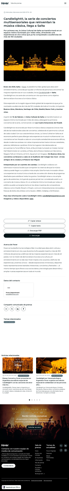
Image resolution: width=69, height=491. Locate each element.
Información (39, 460)
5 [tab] (39, 399)
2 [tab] (32, 399)
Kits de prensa (39, 462)
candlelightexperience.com (53, 196)
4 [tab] (37, 399)
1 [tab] (29, 399)
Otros (48, 460)
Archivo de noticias (38, 454)
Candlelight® (44, 92)
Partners (49, 453)
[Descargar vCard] (30, 286)
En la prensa (39, 458)
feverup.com (39, 473)
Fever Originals (9, 322)
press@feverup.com (12, 294)
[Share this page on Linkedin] (18, 309)
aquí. (32, 199)
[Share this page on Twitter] (12, 309)
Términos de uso (48, 480)
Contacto (38, 465)
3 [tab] (34, 399)
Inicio (36, 451)
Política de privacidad (36, 480)
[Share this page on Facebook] (23, 309)
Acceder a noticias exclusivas (38, 469)
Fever (24, 87)
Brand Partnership (50, 457)
